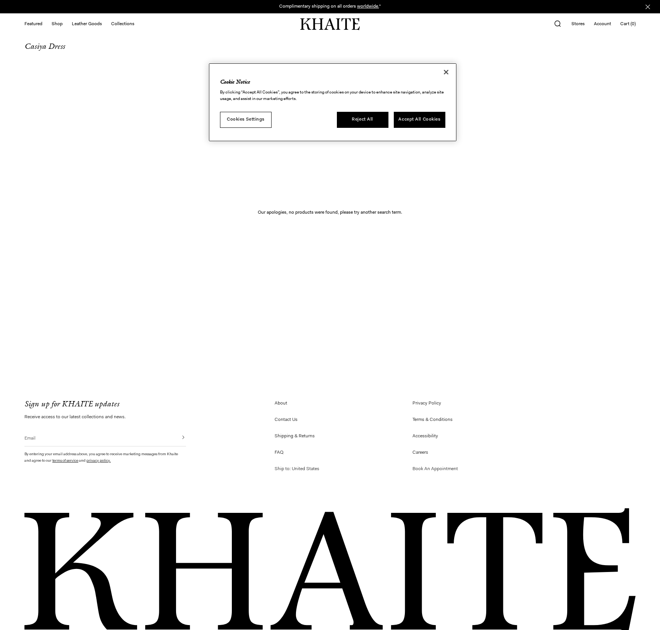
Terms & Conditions (432, 419)
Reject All (362, 120)
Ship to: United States (297, 469)
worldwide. (368, 6)
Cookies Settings (246, 120)
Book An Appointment (435, 469)
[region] (333, 102)
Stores (578, 24)
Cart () (628, 24)
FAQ (279, 452)
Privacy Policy (426, 403)
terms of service (65, 461)
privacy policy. (98, 461)
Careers (420, 452)
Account (602, 24)
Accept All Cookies (419, 120)
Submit (178, 437)
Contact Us (286, 419)
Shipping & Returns (295, 436)
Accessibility (425, 436)
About (281, 403)
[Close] (446, 72)
